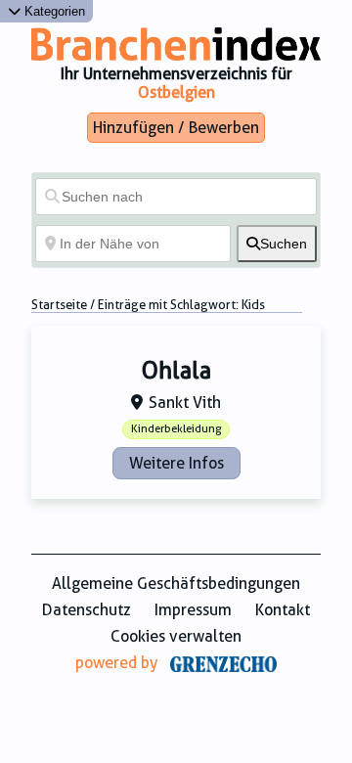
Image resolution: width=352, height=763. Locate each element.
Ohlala (176, 370)
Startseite (59, 304)
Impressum (193, 610)
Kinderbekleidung (176, 429)
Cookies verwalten (176, 636)
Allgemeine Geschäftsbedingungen (176, 583)
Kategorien (53, 11)
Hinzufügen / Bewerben (176, 127)
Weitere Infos (176, 463)
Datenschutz (86, 610)
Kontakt (282, 610)
